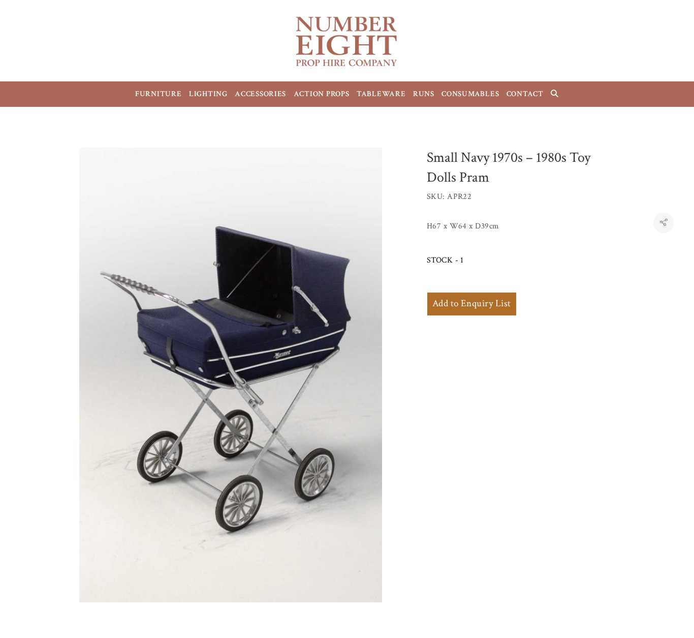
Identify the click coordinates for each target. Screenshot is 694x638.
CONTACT (525, 94)
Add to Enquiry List (471, 303)
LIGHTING (208, 94)
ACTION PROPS (322, 94)
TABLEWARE (381, 94)
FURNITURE (158, 94)
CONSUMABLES (470, 94)
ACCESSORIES (260, 94)
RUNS (423, 94)
